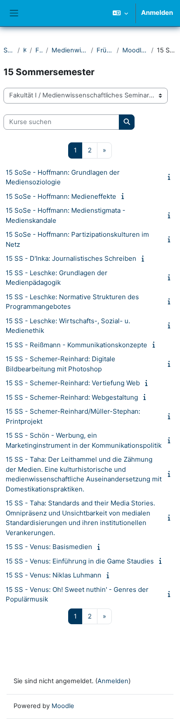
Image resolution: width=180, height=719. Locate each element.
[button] (120, 13)
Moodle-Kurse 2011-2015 (134, 50)
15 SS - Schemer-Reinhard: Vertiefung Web (73, 383)
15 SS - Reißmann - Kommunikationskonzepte (76, 345)
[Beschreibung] (171, 177)
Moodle (63, 706)
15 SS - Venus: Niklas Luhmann (53, 575)
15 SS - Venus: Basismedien (49, 547)
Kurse (24, 50)
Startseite (8, 50)
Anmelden (157, 13)
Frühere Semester (105, 50)
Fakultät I (38, 50)
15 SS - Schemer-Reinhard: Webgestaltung (72, 397)
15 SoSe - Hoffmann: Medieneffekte (61, 196)
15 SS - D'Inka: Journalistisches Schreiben (71, 258)
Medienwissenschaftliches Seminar (69, 50)
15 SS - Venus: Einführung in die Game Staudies (80, 561)
